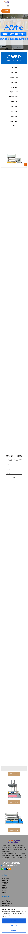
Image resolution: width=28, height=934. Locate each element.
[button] (8, 6)
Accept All (14, 920)
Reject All (14, 930)
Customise (14, 925)
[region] (14, 920)
